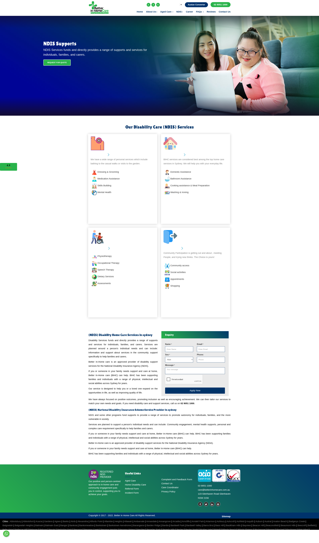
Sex (167, 355)
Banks (66, 521)
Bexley (180, 529)
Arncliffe (186, 521)
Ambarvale (139, 521)
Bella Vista (7, 529)
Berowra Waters (127, 529)
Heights (118, 521)
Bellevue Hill (21, 529)
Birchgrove (260, 529)
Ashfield (240, 521)
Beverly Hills (168, 529)
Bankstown (101, 525)
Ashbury (221, 521)
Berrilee (141, 529)
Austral (267, 521)
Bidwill (217, 529)
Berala (52, 529)
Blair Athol (303, 529)
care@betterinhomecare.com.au (214, 490)
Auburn (259, 521)
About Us (151, 11)
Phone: (200, 355)
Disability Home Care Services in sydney (125, 335)
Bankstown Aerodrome (120, 525)
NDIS (179, 11)
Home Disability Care (135, 484)
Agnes (57, 521)
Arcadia (176, 521)
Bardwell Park (177, 525)
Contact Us (225, 11)
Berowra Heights (109, 529)
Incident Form (132, 493)
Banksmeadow (86, 525)
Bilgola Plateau (245, 529)
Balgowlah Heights (24, 525)
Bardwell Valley (193, 525)
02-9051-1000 (205, 485)
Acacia (39, 521)
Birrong (270, 529)
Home (140, 11)
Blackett (280, 529)
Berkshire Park (64, 529)
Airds (73, 521)
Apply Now (195, 390)
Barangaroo (139, 525)
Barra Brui (208, 525)
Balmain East (51, 525)
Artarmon (210, 521)
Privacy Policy (168, 491)
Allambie (108, 521)
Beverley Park (154, 529)
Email (200, 344)
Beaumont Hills (288, 525)
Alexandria (83, 521)
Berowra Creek (91, 529)
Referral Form (132, 488)
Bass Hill (219, 525)
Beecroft (302, 525)
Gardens (48, 521)
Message (170, 365)
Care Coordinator (170, 487)
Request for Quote (57, 63)
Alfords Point (96, 521)
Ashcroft (231, 521)
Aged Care (166, 11)
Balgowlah (7, 525)
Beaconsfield (272, 525)
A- (148, 5)
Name (168, 344)
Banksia (73, 525)
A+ (158, 5)
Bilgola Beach (229, 529)
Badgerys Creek (297, 521)
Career (189, 11)
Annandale (151, 521)
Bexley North (191, 529)
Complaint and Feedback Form (176, 479)
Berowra (78, 529)
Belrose (43, 529)
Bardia (165, 525)
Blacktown (291, 529)
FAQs (199, 11)
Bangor (63, 525)
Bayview (246, 525)
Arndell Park (198, 521)
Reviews (211, 11)
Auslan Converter (196, 4)
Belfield (311, 525)
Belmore (33, 529)
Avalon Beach (280, 521)
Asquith (250, 521)
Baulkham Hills (233, 525)
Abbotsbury (15, 521)
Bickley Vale (206, 529)
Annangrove (165, 521)
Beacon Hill (258, 525)
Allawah (128, 521)
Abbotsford (28, 521)
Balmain (39, 525)
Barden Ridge (153, 525)
